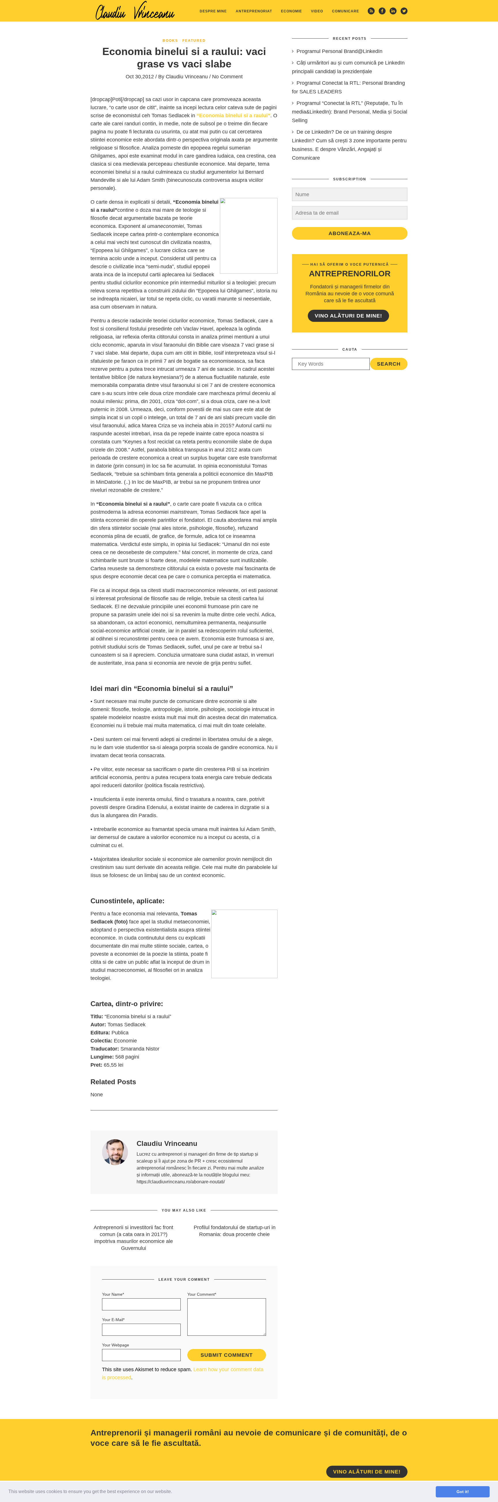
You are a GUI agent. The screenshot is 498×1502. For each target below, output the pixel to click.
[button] (174, 1492)
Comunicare (345, 11)
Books (170, 41)
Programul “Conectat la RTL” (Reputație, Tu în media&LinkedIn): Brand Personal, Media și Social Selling (349, 111)
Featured (194, 41)
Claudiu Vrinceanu (187, 77)
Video (317, 11)
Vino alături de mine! (348, 316)
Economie (291, 11)
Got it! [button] (462, 1491)
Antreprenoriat (254, 11)
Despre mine (213, 11)
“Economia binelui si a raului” (233, 115)
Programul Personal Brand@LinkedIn (339, 51)
